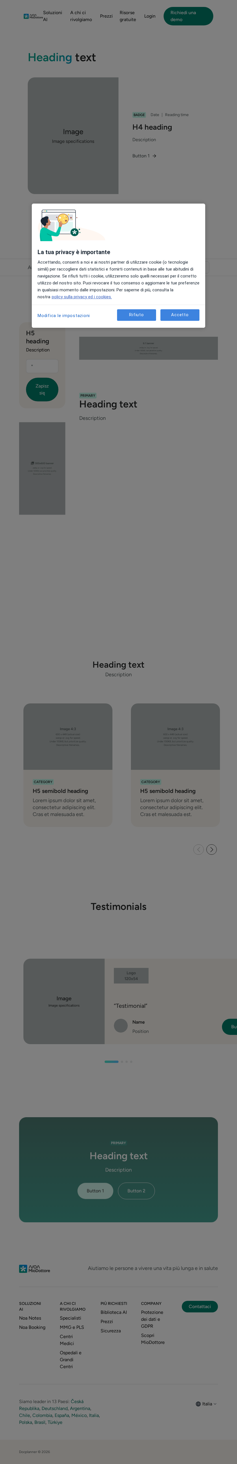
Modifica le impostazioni (64, 315)
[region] (118, 266)
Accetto (179, 314)
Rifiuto (136, 314)
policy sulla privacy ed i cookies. (82, 296)
